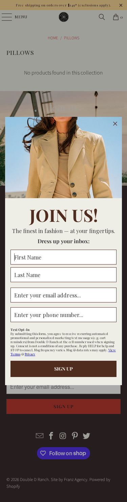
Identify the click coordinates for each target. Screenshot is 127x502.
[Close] (115, 124)
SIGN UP (63, 368)
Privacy (30, 354)
